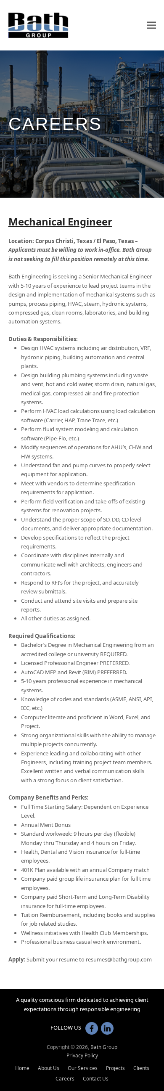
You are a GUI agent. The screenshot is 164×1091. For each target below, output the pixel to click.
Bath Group (103, 1047)
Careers (65, 1078)
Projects (115, 1068)
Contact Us (95, 1078)
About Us (48, 1068)
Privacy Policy (82, 1055)
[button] (151, 25)
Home (22, 1068)
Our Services (83, 1068)
